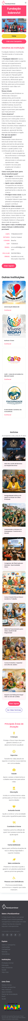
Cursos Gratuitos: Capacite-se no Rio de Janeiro (13, 664)
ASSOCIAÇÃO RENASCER (11, 307)
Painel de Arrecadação (10, 994)
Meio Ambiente (7, 967)
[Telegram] (19, 934)
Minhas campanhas (9, 987)
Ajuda (4, 999)
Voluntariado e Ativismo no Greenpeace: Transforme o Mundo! (13, 531)
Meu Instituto (6, 989)
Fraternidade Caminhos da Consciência (12, 410)
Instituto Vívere (9, 340)
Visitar (14, 36)
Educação (5, 965)
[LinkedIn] (11, 934)
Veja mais (5, 972)
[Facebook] (3, 934)
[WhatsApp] (15, 934)
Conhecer (7, 310)
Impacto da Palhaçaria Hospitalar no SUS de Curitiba (14, 696)
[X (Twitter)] (7, 934)
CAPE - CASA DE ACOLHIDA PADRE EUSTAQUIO (14, 375)
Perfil (3, 996)
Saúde (4, 970)
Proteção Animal (7, 963)
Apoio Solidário (7, 992)
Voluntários (6, 954)
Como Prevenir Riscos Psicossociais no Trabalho (13, 598)
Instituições (6, 947)
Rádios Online (7, 985)
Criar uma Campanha (14, 41)
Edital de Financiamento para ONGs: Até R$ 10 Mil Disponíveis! (13, 631)
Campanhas (6, 949)
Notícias (4, 952)
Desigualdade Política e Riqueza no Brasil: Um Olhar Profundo (13, 497)
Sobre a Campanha (8, 945)
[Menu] (25, 2)
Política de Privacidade (18, 1017)
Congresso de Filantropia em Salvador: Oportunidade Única (13, 565)
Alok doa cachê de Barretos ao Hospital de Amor (13, 464)
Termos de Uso (6, 1017)
